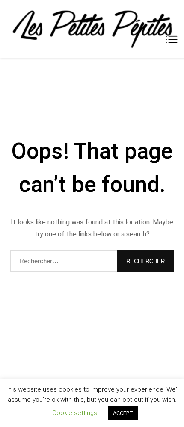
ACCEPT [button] (123, 413)
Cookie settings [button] (74, 413)
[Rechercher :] (63, 261)
